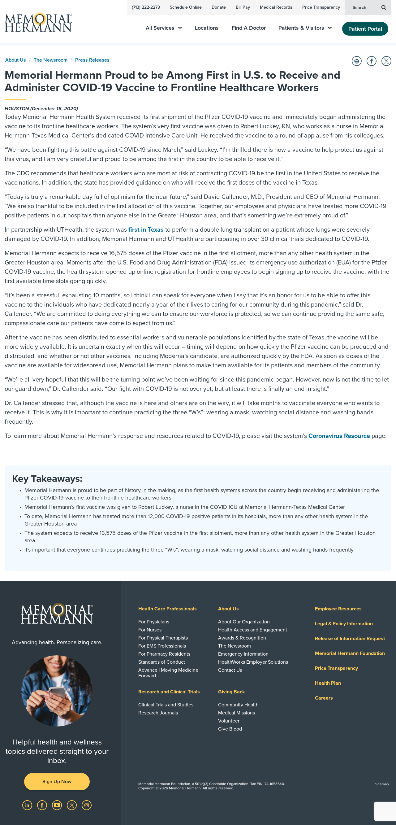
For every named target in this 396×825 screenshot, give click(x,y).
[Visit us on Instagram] (87, 805)
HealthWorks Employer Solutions (253, 662)
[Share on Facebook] (372, 61)
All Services (160, 28)
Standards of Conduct (161, 662)
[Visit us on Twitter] (72, 805)
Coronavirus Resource (339, 436)
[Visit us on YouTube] (57, 805)
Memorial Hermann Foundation (350, 653)
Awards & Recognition (242, 638)
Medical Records (276, 7)
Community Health (238, 705)
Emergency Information (243, 654)
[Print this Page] (357, 61)
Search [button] (359, 7)
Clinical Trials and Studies (165, 705)
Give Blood (230, 729)
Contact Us (230, 670)
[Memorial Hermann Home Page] (36, 22)
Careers (324, 698)
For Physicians (153, 622)
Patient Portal (365, 28)
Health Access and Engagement (252, 630)
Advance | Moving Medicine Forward (168, 673)
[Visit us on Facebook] (42, 805)
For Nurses (149, 630)
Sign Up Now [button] (56, 782)
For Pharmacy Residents (164, 654)
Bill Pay (243, 7)
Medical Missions (236, 713)
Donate (219, 7)
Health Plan (328, 683)
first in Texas (146, 230)
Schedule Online (186, 7)
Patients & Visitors (301, 28)
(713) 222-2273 (146, 7)
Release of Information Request (350, 638)
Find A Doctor (249, 28)
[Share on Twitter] (386, 61)
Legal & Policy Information (344, 624)
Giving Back (231, 692)
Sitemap (382, 784)
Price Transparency (321, 7)
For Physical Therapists (163, 638)
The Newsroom (50, 60)
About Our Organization (244, 622)
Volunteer (228, 721)
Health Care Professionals (167, 609)
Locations (207, 28)
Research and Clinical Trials (169, 692)
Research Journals (158, 713)
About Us (15, 60)
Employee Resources (338, 609)
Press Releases (92, 60)
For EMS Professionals (162, 646)
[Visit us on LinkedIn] (27, 805)
